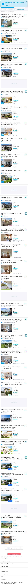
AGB (9, 582)
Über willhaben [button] (5, 571)
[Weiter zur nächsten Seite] (22, 548)
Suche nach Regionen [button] (6, 561)
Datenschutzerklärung (14, 582)
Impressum (21, 582)
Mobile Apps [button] (4, 579)
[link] (6, 548)
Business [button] (4, 576)
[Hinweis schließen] (26, 1)
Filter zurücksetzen (20, 9)
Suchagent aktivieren (15, 554)
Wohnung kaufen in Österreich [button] (7, 563)
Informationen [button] (4, 574)
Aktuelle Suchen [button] (5, 566)
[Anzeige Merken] (26, 15)
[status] (14, 4)
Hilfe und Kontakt (4, 582)
